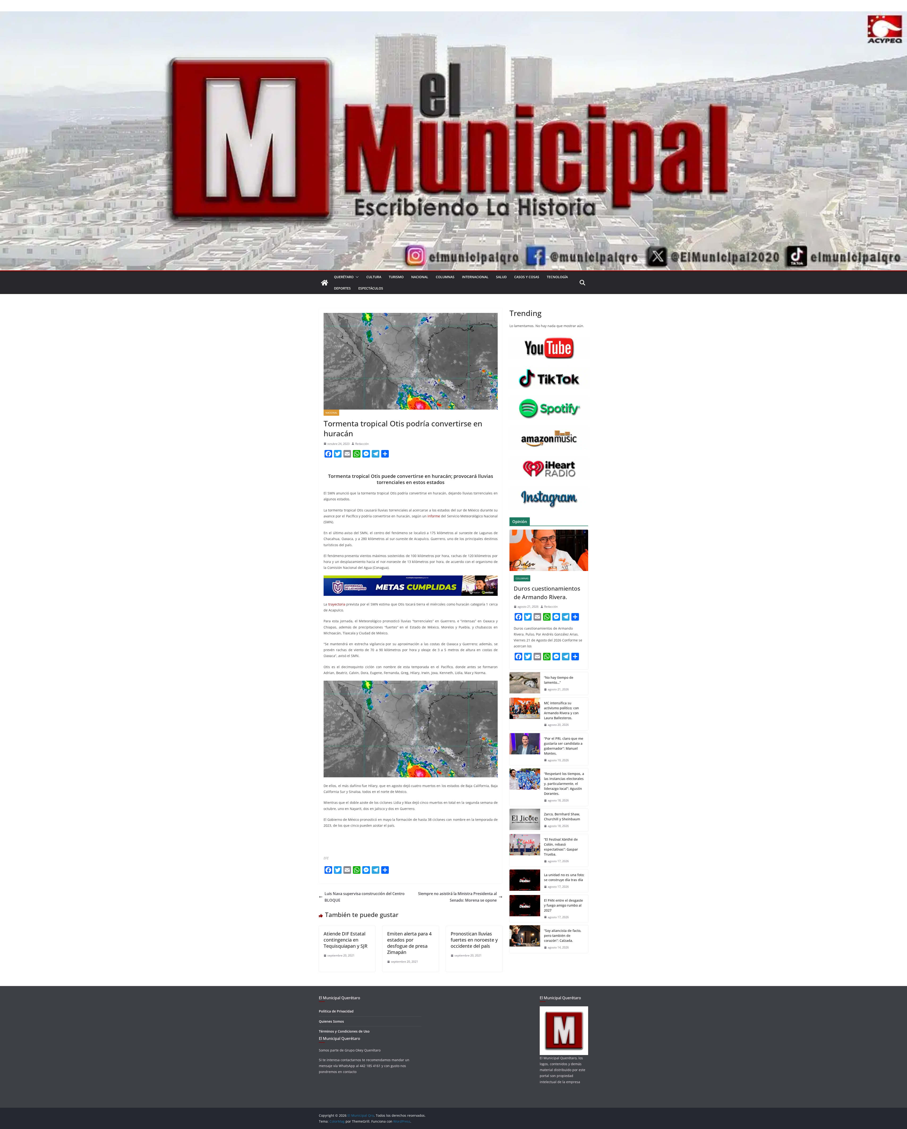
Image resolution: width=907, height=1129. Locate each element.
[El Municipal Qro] (453, 14)
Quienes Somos (331, 1021)
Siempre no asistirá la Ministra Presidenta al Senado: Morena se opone (457, 897)
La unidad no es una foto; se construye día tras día (564, 877)
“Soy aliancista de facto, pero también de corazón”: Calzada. (562, 935)
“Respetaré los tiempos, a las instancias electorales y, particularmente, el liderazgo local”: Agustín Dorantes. (564, 783)
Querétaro (344, 277)
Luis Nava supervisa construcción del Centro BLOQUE (365, 897)
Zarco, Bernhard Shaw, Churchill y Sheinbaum (562, 816)
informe (434, 516)
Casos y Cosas (526, 277)
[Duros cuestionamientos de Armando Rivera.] (548, 550)
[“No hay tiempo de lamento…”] (524, 683)
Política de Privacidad (336, 1011)
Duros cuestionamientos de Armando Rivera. (547, 592)
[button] (356, 277)
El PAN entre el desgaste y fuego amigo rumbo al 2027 (563, 905)
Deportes (342, 288)
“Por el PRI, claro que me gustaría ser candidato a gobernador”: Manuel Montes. (563, 746)
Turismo (396, 277)
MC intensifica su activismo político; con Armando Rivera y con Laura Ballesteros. (561, 710)
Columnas (445, 277)
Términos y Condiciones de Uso (344, 1031)
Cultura (373, 277)
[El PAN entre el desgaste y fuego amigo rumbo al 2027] (524, 909)
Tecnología (557, 277)
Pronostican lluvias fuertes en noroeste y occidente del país (474, 939)
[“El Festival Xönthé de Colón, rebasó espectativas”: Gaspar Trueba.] (524, 850)
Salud (501, 277)
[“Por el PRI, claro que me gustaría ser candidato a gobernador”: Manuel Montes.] (524, 749)
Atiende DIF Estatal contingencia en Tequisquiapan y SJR (346, 939)
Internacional (475, 277)
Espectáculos (370, 288)
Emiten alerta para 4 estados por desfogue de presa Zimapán (409, 942)
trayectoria (336, 604)
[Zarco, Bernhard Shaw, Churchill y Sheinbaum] (524, 820)
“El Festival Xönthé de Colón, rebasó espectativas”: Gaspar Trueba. (561, 846)
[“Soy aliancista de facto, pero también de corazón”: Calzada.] (524, 939)
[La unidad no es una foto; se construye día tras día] (524, 880)
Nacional (419, 277)
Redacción (362, 444)
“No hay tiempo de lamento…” (558, 680)
